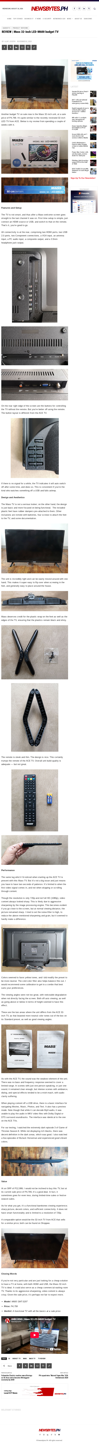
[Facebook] (74, 8)
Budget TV (16, 1358)
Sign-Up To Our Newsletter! (83, 178)
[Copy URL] (34, 47)
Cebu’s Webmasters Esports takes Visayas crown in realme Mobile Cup (80, 145)
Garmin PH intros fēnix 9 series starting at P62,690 (80, 93)
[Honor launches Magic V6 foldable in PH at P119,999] (93, 128)
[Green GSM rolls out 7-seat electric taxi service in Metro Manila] (93, 137)
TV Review (41, 1358)
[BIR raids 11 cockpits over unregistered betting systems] (93, 120)
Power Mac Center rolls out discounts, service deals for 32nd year (80, 153)
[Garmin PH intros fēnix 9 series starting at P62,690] (93, 94)
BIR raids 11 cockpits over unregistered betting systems (79, 119)
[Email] (22, 47)
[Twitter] (89, 8)
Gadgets (6, 28)
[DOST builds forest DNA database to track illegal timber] (93, 171)
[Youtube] (59, 1434)
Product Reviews (20, 28)
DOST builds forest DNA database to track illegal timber (80, 170)
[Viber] (28, 47)
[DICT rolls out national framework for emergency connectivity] (93, 102)
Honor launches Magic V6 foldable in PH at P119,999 (79, 127)
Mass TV (32, 1358)
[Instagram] (79, 8)
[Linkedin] (84, 8)
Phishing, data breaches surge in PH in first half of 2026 (80, 162)
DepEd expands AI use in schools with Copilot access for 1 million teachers (80, 110)
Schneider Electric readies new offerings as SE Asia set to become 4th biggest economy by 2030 (16, 1377)
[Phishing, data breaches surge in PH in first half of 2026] (93, 163)
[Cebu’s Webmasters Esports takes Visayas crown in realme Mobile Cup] (93, 145)
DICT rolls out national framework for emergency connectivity (80, 101)
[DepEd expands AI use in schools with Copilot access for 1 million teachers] (93, 110)
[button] (94, 8)
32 (9, 1358)
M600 (25, 1358)
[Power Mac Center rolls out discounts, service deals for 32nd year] (93, 154)
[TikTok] (51, 1434)
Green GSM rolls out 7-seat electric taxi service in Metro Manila (80, 136)
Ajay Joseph (10, 41)
